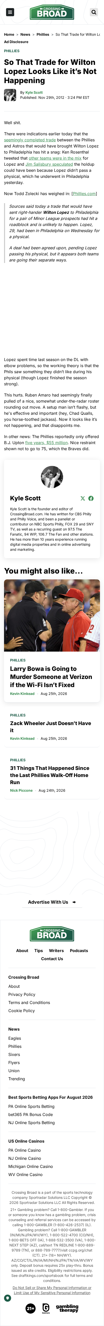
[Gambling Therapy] (67, 1308)
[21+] (30, 1308)
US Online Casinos (26, 1141)
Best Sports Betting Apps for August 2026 (50, 1097)
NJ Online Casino (24, 1158)
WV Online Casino (25, 1174)
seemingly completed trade (30, 139)
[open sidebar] (10, 12)
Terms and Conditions (29, 1002)
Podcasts (79, 950)
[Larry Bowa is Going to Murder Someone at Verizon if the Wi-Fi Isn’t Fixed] (52, 615)
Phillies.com (84, 193)
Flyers (14, 1062)
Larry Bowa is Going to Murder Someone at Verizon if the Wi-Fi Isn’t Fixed (51, 677)
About (22, 950)
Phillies (11, 51)
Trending (16, 1078)
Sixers (14, 1054)
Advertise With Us (48, 902)
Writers (56, 950)
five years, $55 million (46, 442)
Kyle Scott (34, 92)
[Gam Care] (46, 1308)
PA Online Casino (24, 1150)
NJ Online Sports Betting (31, 1122)
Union (13, 1070)
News (14, 1029)
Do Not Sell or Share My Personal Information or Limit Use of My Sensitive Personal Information (52, 1290)
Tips (38, 950)
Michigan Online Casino (30, 1166)
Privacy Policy (21, 994)
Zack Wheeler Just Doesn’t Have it (50, 726)
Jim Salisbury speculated (49, 164)
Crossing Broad (23, 977)
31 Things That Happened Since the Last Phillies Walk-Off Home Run (49, 775)
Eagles (14, 1038)
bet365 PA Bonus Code (30, 1114)
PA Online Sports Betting (31, 1106)
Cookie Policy (21, 1010)
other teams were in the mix (55, 158)
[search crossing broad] (94, 12)
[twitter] (83, 498)
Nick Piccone (21, 790)
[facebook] (91, 498)
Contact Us (52, 958)
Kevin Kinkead (22, 693)
